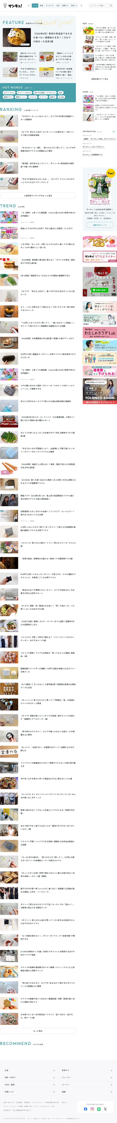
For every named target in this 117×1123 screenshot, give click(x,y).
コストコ (33, 97)
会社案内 (6, 1110)
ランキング (50, 5)
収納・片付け (76, 5)
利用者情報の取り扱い (52, 1102)
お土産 (61, 97)
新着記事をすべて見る (100, 79)
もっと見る (38, 1030)
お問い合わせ (8, 1102)
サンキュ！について (10, 1106)
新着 (41, 5)
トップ (35, 5)
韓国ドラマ (8, 97)
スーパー (65, 1084)
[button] (29, 5)
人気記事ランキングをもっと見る (38, 195)
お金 (57, 5)
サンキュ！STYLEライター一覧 (44, 1106)
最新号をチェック (99, 225)
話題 (64, 1091)
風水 (60, 92)
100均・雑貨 (10, 1084)
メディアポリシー (37, 1102)
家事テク (65, 5)
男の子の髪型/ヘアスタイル (45, 92)
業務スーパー (21, 97)
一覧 (113, 131)
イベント (43, 97)
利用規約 (27, 1102)
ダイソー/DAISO (24, 92)
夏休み (52, 97)
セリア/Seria (9, 92)
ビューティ (66, 1077)
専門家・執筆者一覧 (25, 1106)
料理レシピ (9, 1091)
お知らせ (65, 1102)
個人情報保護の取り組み (21, 1110)
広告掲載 (19, 1102)
